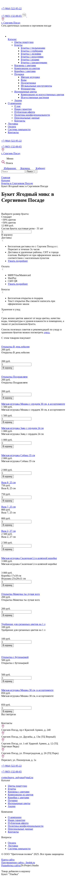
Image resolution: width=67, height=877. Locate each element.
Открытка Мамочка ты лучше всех (20, 594)
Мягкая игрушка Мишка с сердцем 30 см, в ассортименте (33, 404)
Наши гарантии (23, 109)
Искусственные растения (35, 97)
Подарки (19, 74)
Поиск (30, 171)
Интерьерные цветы (25, 91)
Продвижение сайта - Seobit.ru (18, 862)
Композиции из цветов (27, 68)
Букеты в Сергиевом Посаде (17, 183)
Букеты (18, 45)
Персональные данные (27, 117)
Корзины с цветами (25, 65)
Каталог (12, 39)
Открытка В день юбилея (15, 346)
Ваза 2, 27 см (8, 531)
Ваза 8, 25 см (8, 482)
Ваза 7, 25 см (8, 506)
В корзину (7, 368)
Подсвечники (28, 83)
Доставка (13, 123)
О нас (17, 106)
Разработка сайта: (11, 865)
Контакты (19, 120)
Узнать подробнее (18, 261)
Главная (5, 177)
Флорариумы (28, 88)
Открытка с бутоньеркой (15, 657)
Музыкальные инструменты (36, 85)
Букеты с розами (30, 59)
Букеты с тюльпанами (33, 48)
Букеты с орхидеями (32, 56)
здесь (47, 332)
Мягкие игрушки (30, 77)
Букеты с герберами (32, 50)
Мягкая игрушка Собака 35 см (18, 455)
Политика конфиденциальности (32, 115)
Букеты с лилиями (31, 53)
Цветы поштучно (24, 42)
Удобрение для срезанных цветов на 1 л (23, 624)
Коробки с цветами (25, 71)
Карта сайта (7, 859)
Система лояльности (19, 129)
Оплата (12, 126)
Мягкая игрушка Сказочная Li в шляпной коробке (29, 558)
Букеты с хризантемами (34, 62)
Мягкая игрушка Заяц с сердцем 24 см (22, 428)
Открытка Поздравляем (14, 376)
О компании (14, 103)
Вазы (24, 80)
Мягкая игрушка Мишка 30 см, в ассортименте (27, 690)
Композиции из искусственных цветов (42, 94)
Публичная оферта (24, 112)
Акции (18, 100)
